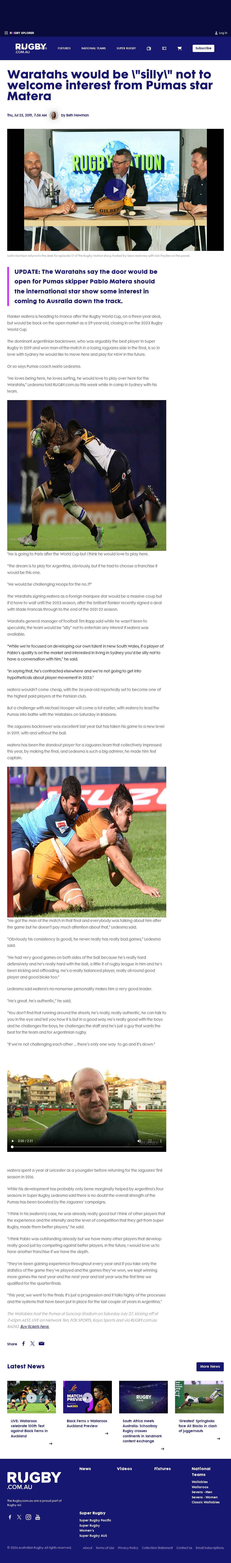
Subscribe (203, 48)
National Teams (93, 48)
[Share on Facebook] (23, 1343)
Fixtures (64, 48)
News (21, 48)
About (87, 1548)
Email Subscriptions (210, 1548)
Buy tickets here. (34, 1326)
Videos (41, 48)
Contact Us (184, 1548)
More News (210, 1366)
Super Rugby (126, 48)
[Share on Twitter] (32, 1343)
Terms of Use (105, 1548)
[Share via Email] (41, 1343)
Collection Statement (157, 1548)
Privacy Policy (128, 1548)
